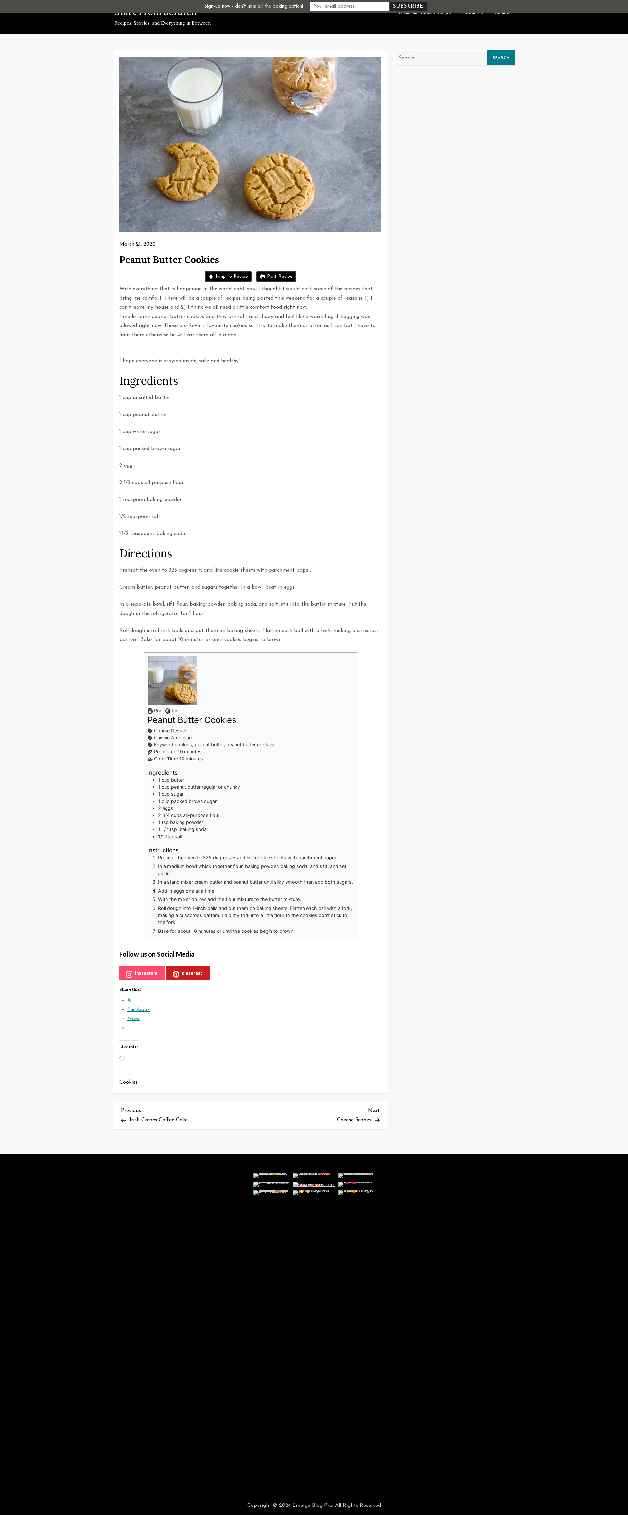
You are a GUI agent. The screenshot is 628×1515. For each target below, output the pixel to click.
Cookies (128, 1082)
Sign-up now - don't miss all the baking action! (253, 6)
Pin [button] (174, 710)
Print (158, 710)
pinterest (192, 973)
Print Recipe (279, 276)
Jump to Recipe (231, 276)
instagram (146, 973)
